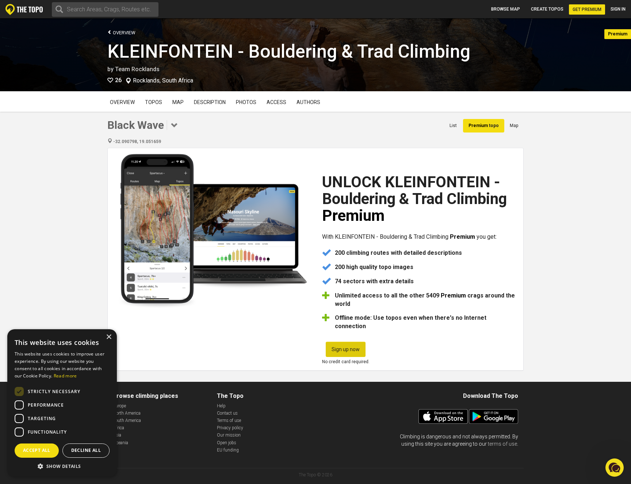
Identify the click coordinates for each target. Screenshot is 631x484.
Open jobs (226, 442)
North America (127, 413)
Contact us (227, 413)
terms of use (502, 444)
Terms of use (229, 420)
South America (127, 420)
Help (221, 405)
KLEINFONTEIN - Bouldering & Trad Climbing (288, 51)
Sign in (618, 9)
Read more (65, 376)
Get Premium (587, 9)
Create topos (547, 9)
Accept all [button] (36, 450)
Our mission (229, 435)
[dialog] (62, 403)
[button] (62, 465)
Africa (118, 427)
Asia (117, 435)
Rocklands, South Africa (163, 81)
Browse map (505, 9)
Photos (246, 102)
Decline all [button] (86, 450)
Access (276, 102)
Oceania (120, 442)
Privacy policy (230, 427)
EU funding (228, 450)
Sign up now (346, 349)
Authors (308, 102)
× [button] (108, 337)
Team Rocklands (137, 69)
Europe (119, 405)
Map (178, 102)
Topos (153, 102)
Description (210, 102)
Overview (123, 32)
